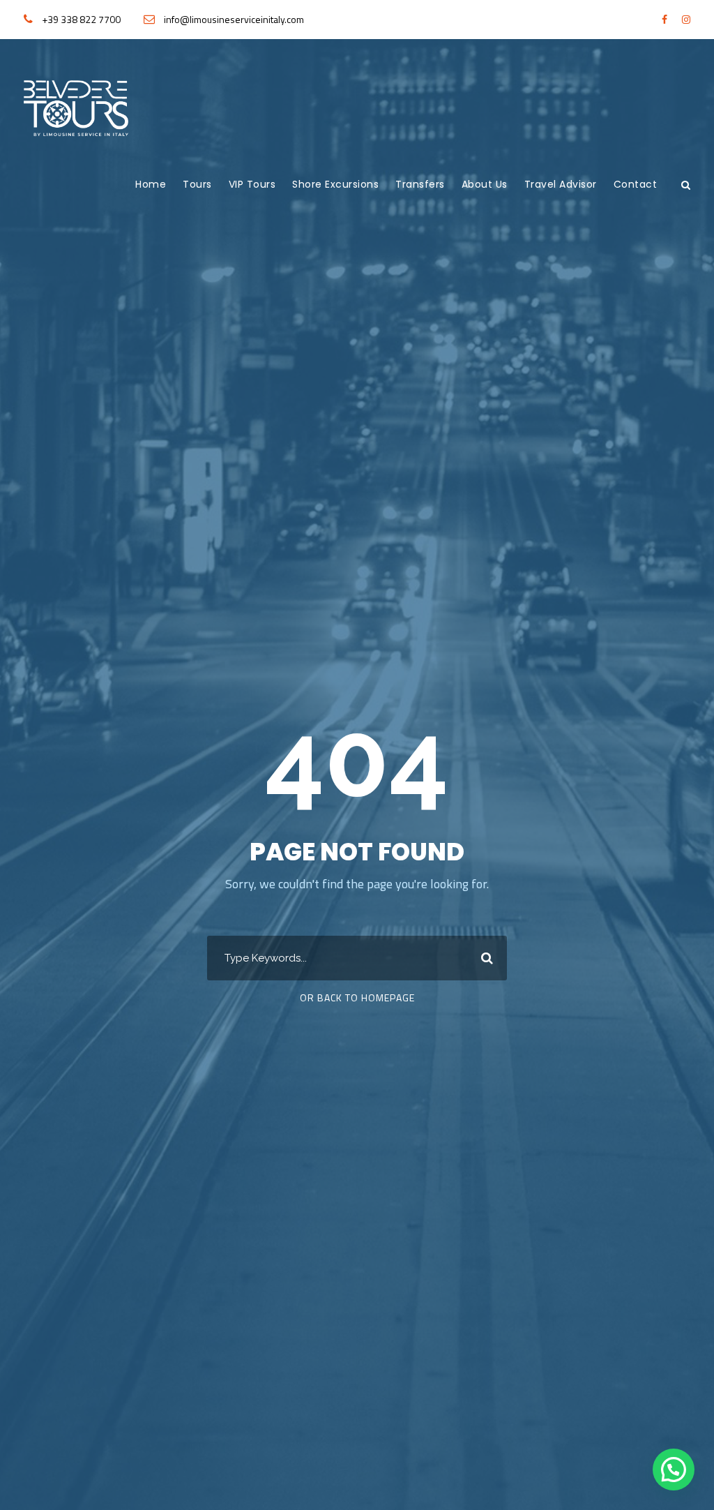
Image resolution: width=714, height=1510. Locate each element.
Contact (636, 184)
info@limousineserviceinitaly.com (234, 19)
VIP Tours (252, 184)
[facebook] (664, 19)
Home (150, 184)
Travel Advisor (560, 184)
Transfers (420, 184)
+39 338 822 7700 (81, 19)
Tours (197, 184)
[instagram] (686, 19)
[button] (673, 1469)
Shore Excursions (335, 184)
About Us (485, 184)
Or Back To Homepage (357, 997)
